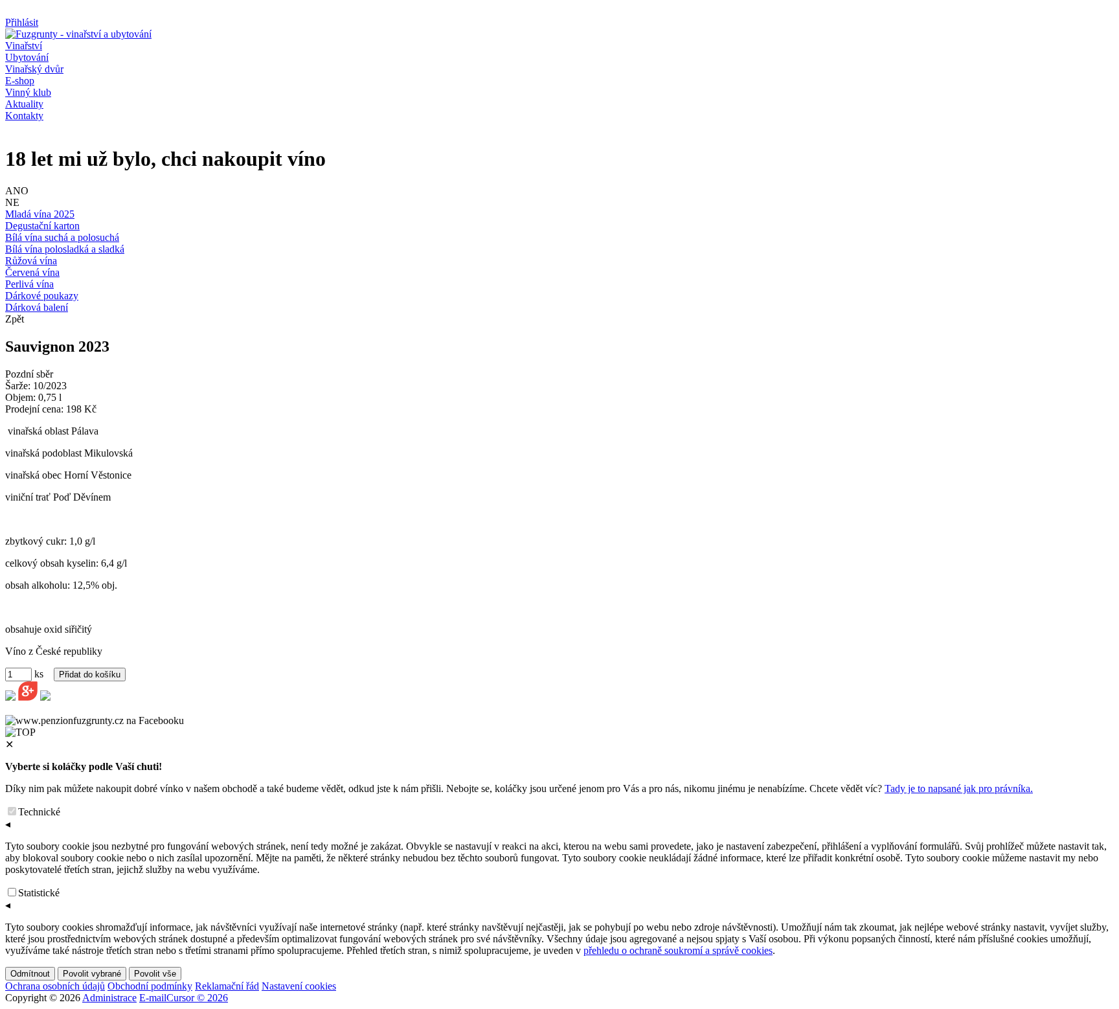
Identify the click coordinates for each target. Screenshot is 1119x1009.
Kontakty (24, 115)
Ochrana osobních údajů (55, 986)
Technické (39, 811)
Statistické (39, 892)
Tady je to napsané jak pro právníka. (959, 788)
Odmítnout (30, 974)
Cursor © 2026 (197, 997)
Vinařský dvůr (34, 68)
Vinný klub (28, 92)
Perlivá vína (29, 283)
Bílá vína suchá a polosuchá (62, 237)
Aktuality (24, 103)
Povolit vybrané (92, 974)
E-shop (19, 80)
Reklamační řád (227, 986)
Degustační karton (42, 225)
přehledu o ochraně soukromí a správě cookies (678, 950)
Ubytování (27, 57)
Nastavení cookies (299, 986)
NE (12, 202)
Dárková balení (36, 307)
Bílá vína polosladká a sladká (64, 249)
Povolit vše (155, 974)
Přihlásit (21, 22)
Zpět (14, 318)
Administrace (109, 997)
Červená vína (32, 272)
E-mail (152, 997)
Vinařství (23, 45)
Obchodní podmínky (149, 986)
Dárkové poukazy (41, 295)
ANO (16, 190)
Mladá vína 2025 (39, 214)
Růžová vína (31, 260)
